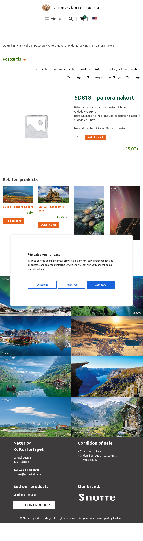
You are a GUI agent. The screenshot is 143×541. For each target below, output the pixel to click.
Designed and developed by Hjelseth (100, 518)
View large (33, 343)
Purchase (33, 309)
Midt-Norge (75, 45)
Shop (28, 45)
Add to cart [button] (13, 220)
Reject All (72, 284)
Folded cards (39, 69)
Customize (42, 284)
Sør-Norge (114, 77)
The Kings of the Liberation (123, 69)
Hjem (20, 45)
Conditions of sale (91, 451)
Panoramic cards (63, 69)
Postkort (39, 45)
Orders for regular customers (98, 455)
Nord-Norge (94, 77)
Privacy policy (88, 459)
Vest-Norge (133, 77)
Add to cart (95, 137)
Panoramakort (56, 45)
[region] (71, 270)
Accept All (100, 284)
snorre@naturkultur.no (27, 474)
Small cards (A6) (90, 69)
